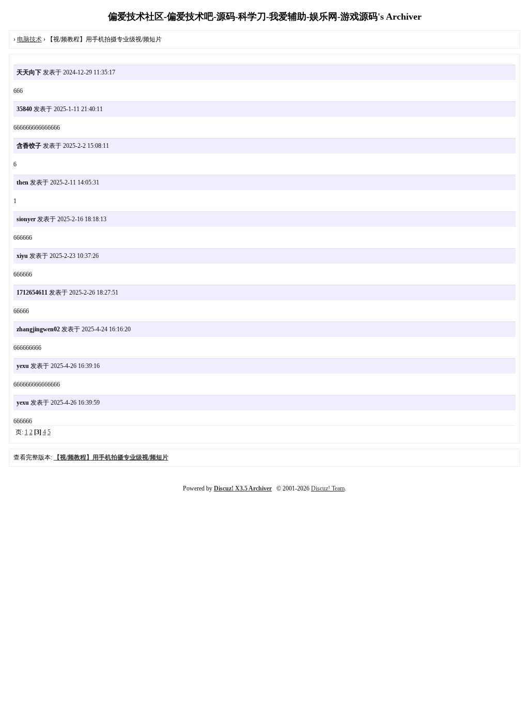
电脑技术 (29, 39)
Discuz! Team (328, 488)
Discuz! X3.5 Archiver (243, 488)
